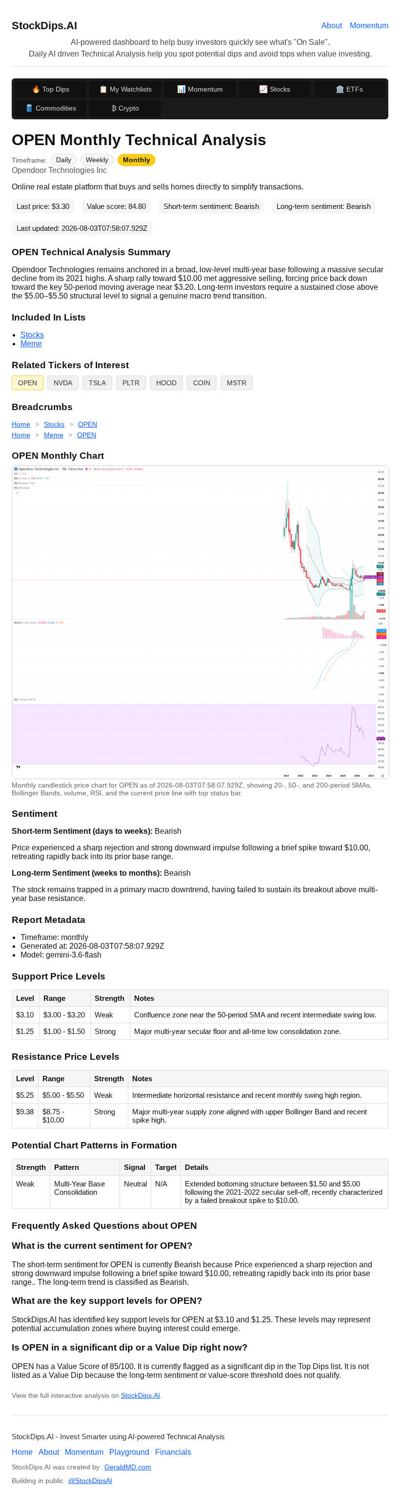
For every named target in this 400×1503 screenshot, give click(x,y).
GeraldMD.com (127, 1467)
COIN (201, 383)
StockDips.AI (44, 25)
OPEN (27, 383)
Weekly (97, 160)
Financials (173, 1452)
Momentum (369, 25)
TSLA (97, 383)
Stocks (32, 335)
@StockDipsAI (90, 1480)
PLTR (131, 383)
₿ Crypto (125, 108)
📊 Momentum (200, 89)
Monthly (136, 160)
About (331, 25)
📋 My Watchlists (125, 89)
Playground (129, 1452)
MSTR (236, 383)
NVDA (63, 383)
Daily (63, 160)
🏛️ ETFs (349, 89)
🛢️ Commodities (50, 108)
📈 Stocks (274, 89)
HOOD (166, 383)
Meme (31, 343)
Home (21, 424)
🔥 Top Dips (50, 89)
